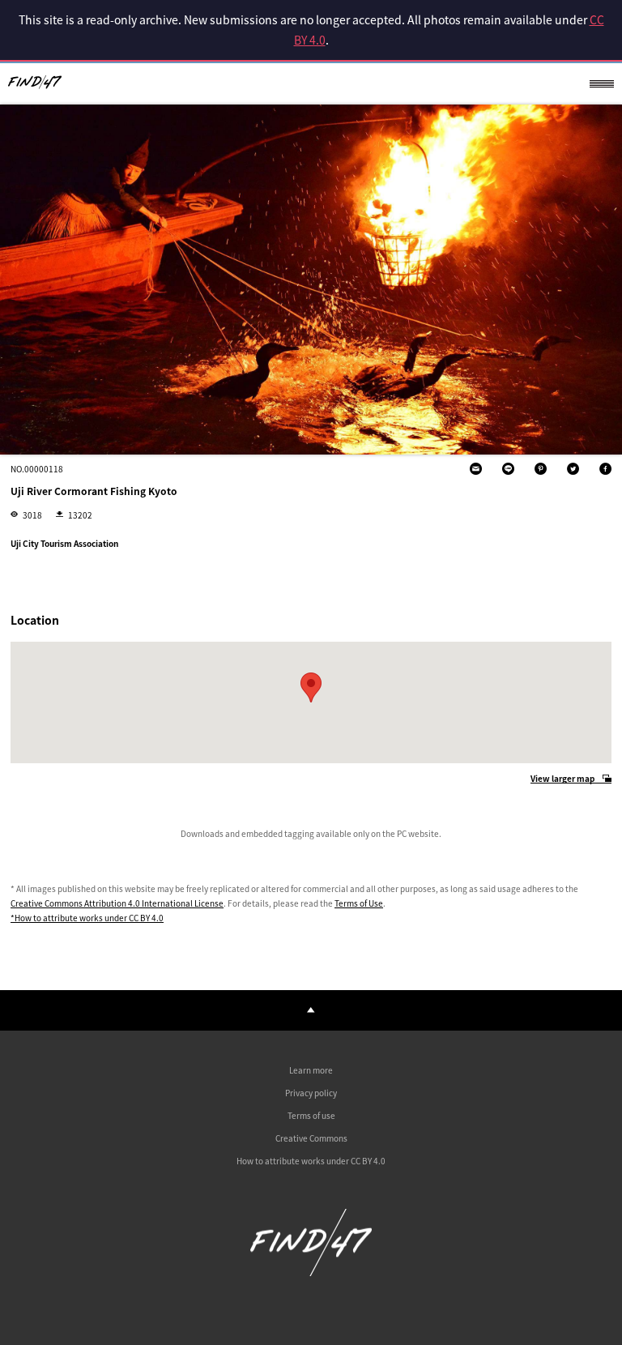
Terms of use (311, 1115)
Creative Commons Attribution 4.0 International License (117, 903)
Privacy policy (311, 1093)
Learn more (311, 1070)
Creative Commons (311, 1138)
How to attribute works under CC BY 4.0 (311, 1161)
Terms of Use (358, 903)
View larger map (562, 779)
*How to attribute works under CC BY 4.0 (87, 918)
